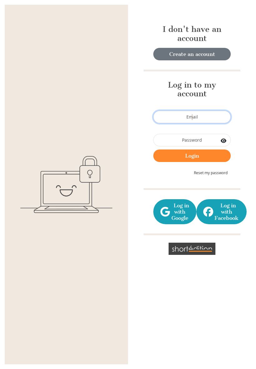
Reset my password (211, 172)
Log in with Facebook (226, 211)
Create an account (192, 54)
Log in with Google (179, 211)
